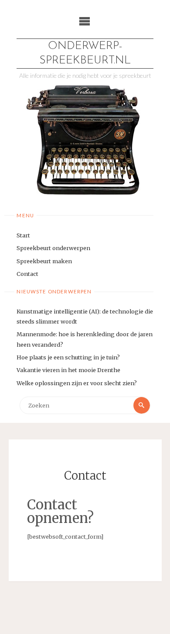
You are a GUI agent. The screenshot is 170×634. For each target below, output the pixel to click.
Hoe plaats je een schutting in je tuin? (68, 357)
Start (23, 235)
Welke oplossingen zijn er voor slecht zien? (77, 383)
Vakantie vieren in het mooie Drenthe (68, 369)
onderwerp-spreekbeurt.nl (85, 53)
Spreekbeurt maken (44, 261)
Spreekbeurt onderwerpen (53, 247)
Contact (27, 273)
